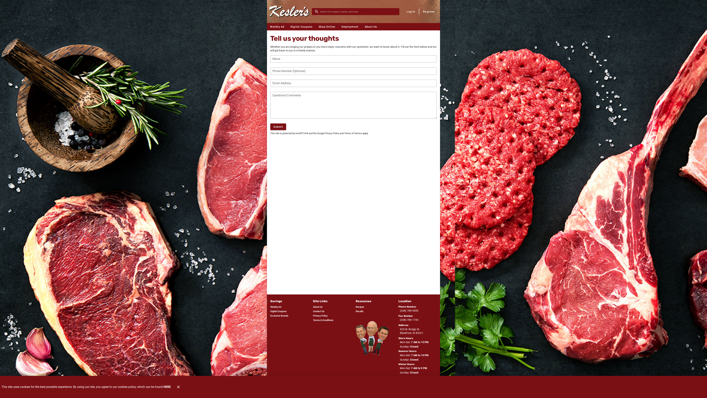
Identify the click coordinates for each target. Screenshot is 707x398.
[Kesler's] (290, 12)
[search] (358, 11)
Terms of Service (353, 133)
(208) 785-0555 (409, 310)
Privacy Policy (332, 133)
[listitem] (275, 307)
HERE (167, 387)
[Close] (178, 387)
